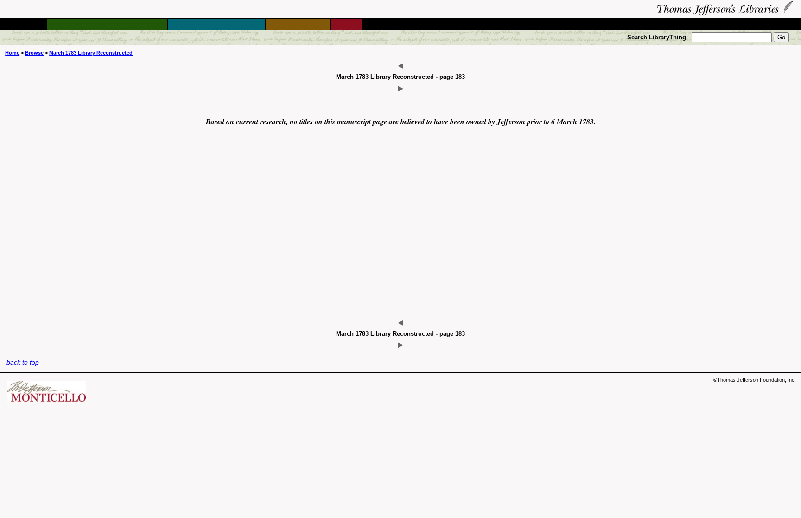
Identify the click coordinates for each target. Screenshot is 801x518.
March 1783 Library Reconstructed (91, 53)
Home (12, 53)
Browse (34, 53)
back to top (22, 362)
